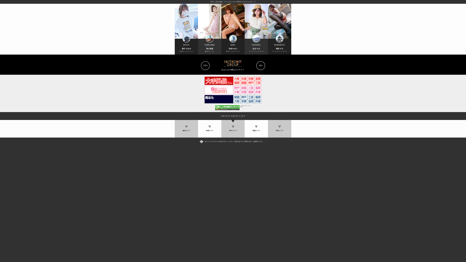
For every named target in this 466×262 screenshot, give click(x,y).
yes (205, 65)
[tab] (186, 129)
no (260, 65)
